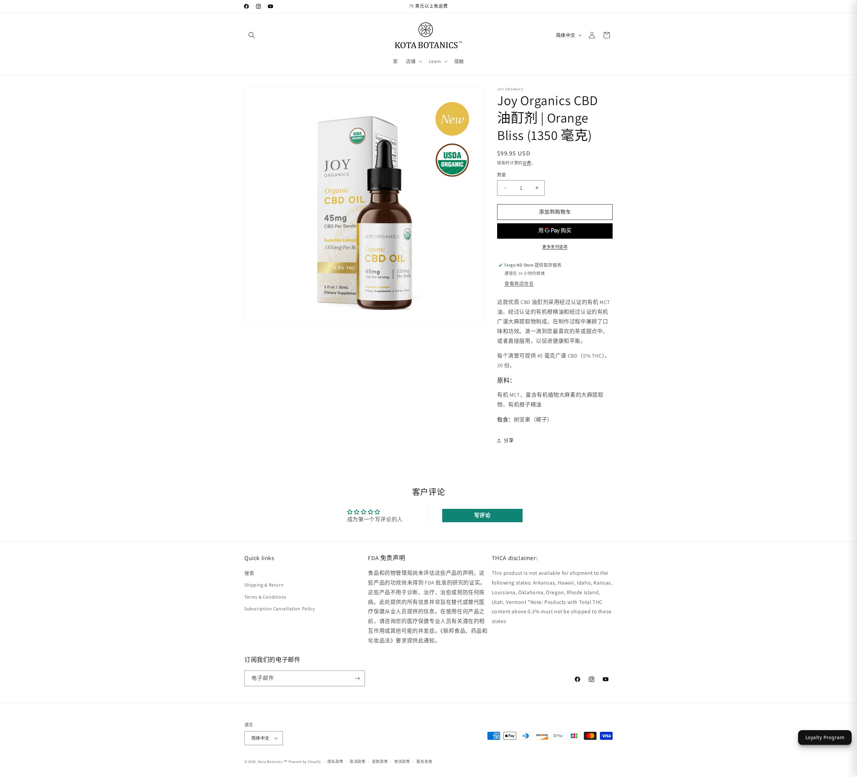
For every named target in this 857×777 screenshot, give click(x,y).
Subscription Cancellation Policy (279, 609)
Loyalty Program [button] (825, 737)
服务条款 (424, 761)
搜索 (249, 573)
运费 (527, 162)
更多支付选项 (554, 246)
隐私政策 (335, 761)
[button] (251, 35)
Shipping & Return (264, 585)
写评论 (482, 515)
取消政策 (358, 761)
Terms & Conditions (265, 597)
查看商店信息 (519, 284)
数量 (501, 174)
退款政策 (380, 761)
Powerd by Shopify (305, 761)
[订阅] (357, 678)
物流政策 (402, 761)
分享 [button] (509, 440)
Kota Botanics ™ (273, 761)
